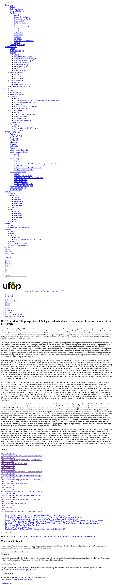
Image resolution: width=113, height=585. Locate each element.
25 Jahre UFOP (15, 140)
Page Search (14, 221)
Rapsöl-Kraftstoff (16, 72)
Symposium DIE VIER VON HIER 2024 (28, 178)
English (16, 219)
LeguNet (17, 43)
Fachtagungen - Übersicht (23, 176)
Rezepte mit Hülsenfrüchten (24, 41)
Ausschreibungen (16, 190)
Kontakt (8, 247)
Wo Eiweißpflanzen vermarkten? (25, 106)
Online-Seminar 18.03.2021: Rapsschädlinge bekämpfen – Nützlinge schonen (41, 164)
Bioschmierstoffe (20, 84)
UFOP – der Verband (12, 132)
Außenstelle (14, 146)
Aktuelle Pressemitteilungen (19, 227)
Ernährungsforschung (17, 45)
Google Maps (8, 574)
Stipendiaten (18, 130)
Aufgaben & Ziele (16, 136)
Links (16, 68)
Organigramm (14, 138)
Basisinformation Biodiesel (23, 57)
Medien (8, 192)
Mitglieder (13, 142)
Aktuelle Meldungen (17, 11)
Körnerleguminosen (21, 116)
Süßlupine (17, 37)
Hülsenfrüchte (15, 29)
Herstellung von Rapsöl (22, 19)
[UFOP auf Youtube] (6, 271)
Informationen (6, 583)
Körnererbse (18, 35)
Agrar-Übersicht (15, 92)
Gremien (13, 144)
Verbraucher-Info (16, 110)
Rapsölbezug (18, 78)
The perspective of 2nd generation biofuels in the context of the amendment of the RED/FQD (62, 536)
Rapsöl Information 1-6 (22, 27)
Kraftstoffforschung (21, 65)
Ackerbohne (18, 33)
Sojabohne (18, 39)
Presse (7, 223)
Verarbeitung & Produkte (23, 120)
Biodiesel (13, 53)
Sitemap (8, 249)
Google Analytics (9, 564)
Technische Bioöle (16, 80)
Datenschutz (9, 253)
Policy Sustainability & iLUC (20, 245)
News (12, 233)
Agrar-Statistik (15, 122)
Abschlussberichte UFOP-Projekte (26, 128)
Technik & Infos (19, 76)
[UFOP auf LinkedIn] (6, 269)
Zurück (12, 7)
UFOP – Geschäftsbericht (19, 150)
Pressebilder (14, 196)
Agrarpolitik (18, 104)
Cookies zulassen (21, 552)
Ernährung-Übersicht (17, 9)
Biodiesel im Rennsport (22, 63)
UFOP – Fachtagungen (18, 172)
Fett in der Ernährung (21, 23)
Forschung (13, 124)
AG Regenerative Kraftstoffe (20, 86)
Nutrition (13, 241)
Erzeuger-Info (14, 96)
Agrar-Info (9, 88)
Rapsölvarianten (19, 21)
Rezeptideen (18, 25)
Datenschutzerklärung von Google (24, 570)
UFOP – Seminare (16, 158)
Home (12, 536)
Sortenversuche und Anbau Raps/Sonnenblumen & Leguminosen (37, 100)
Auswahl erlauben (7, 552)
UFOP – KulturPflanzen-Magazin (21, 186)
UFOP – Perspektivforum (18, 152)
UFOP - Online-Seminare (23, 108)
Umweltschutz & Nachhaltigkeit (25, 59)
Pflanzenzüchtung (20, 118)
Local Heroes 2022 (20, 182)
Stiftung (12, 148)
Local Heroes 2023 (20, 180)
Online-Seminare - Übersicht (24, 162)
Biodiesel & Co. (11, 47)
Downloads (14, 207)
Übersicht (17, 156)
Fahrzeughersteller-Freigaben (24, 61)
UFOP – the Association (18, 243)
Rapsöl (12, 13)
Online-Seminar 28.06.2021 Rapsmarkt (27, 168)
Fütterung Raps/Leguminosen (24, 102)
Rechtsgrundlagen (20, 67)
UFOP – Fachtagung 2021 (23, 170)
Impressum (9, 251)
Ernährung (9, 5)
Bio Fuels (13, 235)
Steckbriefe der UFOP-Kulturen (25, 114)
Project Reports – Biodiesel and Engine (27, 239)
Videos (12, 209)
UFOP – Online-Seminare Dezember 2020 (29, 166)
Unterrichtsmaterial (20, 70)
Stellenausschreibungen (18, 188)
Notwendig (7, 554)
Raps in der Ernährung (22, 17)
